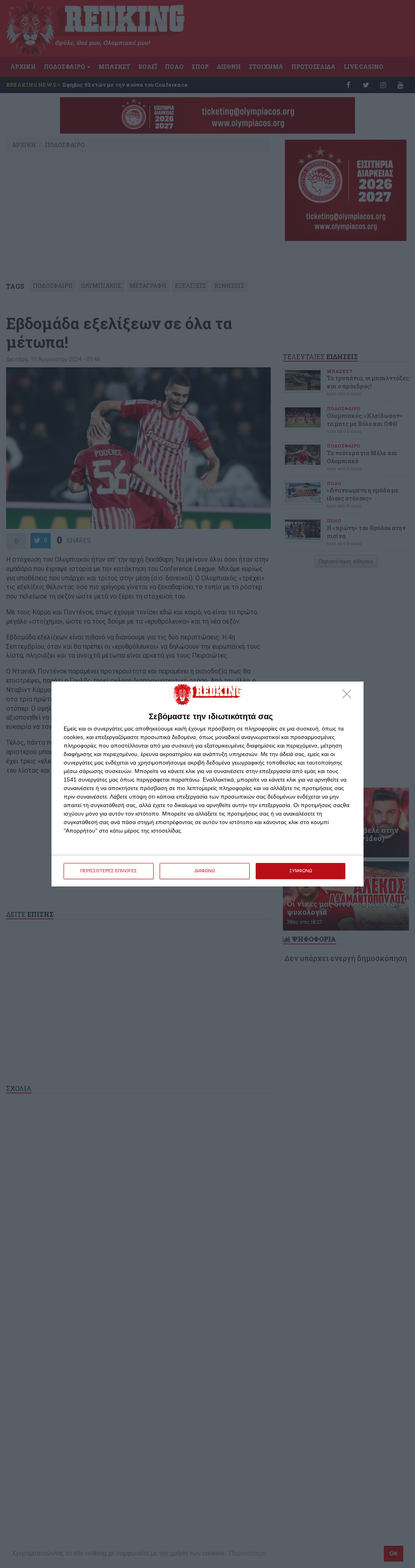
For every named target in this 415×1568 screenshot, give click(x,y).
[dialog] (207, 784)
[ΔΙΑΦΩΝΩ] (348, 696)
